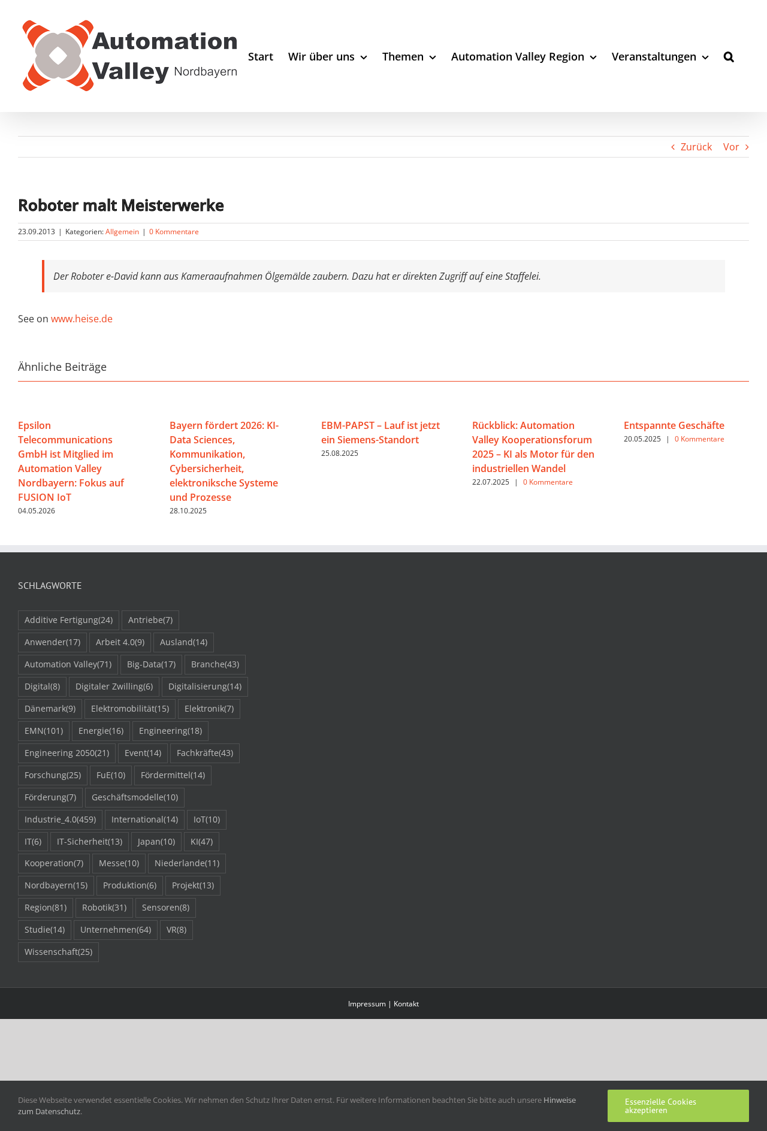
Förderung (50, 797)
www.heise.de (82, 318)
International (144, 819)
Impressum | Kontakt (383, 1004)
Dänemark (50, 708)
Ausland (183, 642)
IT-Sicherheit (89, 841)
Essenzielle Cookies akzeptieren (660, 1105)
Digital (42, 686)
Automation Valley (68, 664)
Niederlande (187, 863)
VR (176, 929)
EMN (44, 730)
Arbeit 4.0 (120, 642)
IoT (207, 819)
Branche (215, 664)
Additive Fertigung (69, 619)
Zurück (696, 146)
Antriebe (150, 619)
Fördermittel (173, 775)
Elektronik (209, 708)
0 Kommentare (174, 231)
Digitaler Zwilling (114, 686)
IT (33, 841)
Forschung (53, 775)
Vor (731, 146)
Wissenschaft (58, 951)
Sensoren (165, 907)
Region (46, 907)
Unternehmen (115, 929)
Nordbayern (56, 885)
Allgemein (122, 231)
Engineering (170, 730)
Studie (45, 929)
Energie (100, 730)
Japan (156, 841)
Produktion (129, 885)
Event (143, 752)
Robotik (104, 907)
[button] (729, 56)
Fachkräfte (205, 752)
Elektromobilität (130, 708)
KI (202, 841)
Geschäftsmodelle (135, 797)
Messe (119, 863)
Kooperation (54, 863)
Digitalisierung (204, 686)
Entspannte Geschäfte (674, 425)
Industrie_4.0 (60, 819)
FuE (110, 775)
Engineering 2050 (67, 752)
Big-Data (151, 664)
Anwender (52, 642)
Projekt (193, 885)
